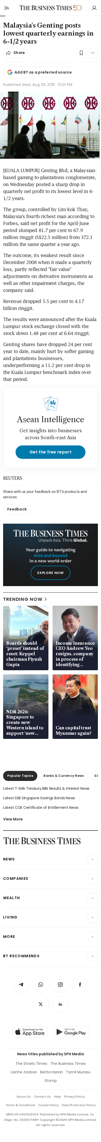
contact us (42, 1096)
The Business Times (68, 1063)
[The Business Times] (45, 8)
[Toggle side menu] (6, 8)
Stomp (51, 1080)
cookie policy (48, 1105)
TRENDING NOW (22, 599)
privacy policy (74, 1096)
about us (24, 1096)
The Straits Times (31, 1063)
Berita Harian (51, 1072)
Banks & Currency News (64, 775)
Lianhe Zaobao (24, 1072)
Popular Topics (20, 775)
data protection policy (79, 1105)
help (57, 1096)
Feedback (17, 509)
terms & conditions (20, 1105)
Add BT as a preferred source (43, 72)
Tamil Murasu (78, 1072)
